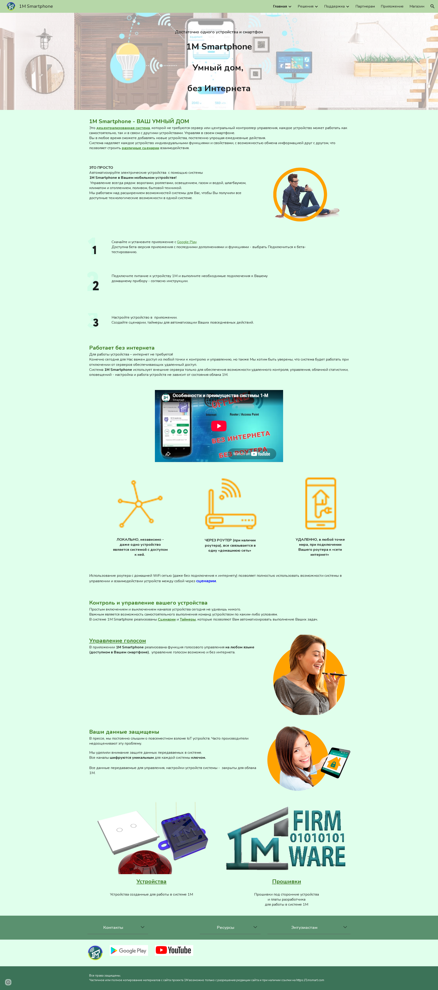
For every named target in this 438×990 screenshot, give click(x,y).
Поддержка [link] (334, 6)
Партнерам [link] (365, 6)
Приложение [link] (392, 6)
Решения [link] (305, 6)
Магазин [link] (416, 6)
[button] (432, 6)
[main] (219, 32)
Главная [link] (280, 6)
